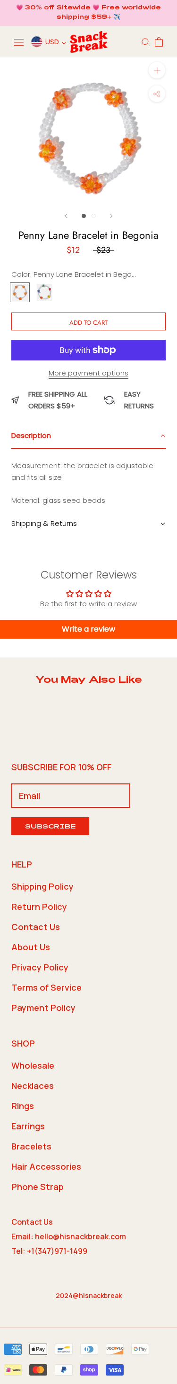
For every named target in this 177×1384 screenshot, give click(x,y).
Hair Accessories (46, 1166)
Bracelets (31, 1146)
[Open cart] (159, 42)
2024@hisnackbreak (89, 1295)
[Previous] (66, 216)
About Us (30, 947)
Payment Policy (43, 1007)
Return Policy (39, 906)
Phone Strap (37, 1186)
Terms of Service (46, 987)
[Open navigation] (19, 42)
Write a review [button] (88, 629)
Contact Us (35, 926)
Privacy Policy (39, 967)
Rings (22, 1105)
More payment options (88, 373)
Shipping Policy (42, 886)
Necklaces (32, 1085)
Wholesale (32, 1065)
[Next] (111, 216)
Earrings (28, 1126)
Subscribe (50, 827)
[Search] (146, 42)
